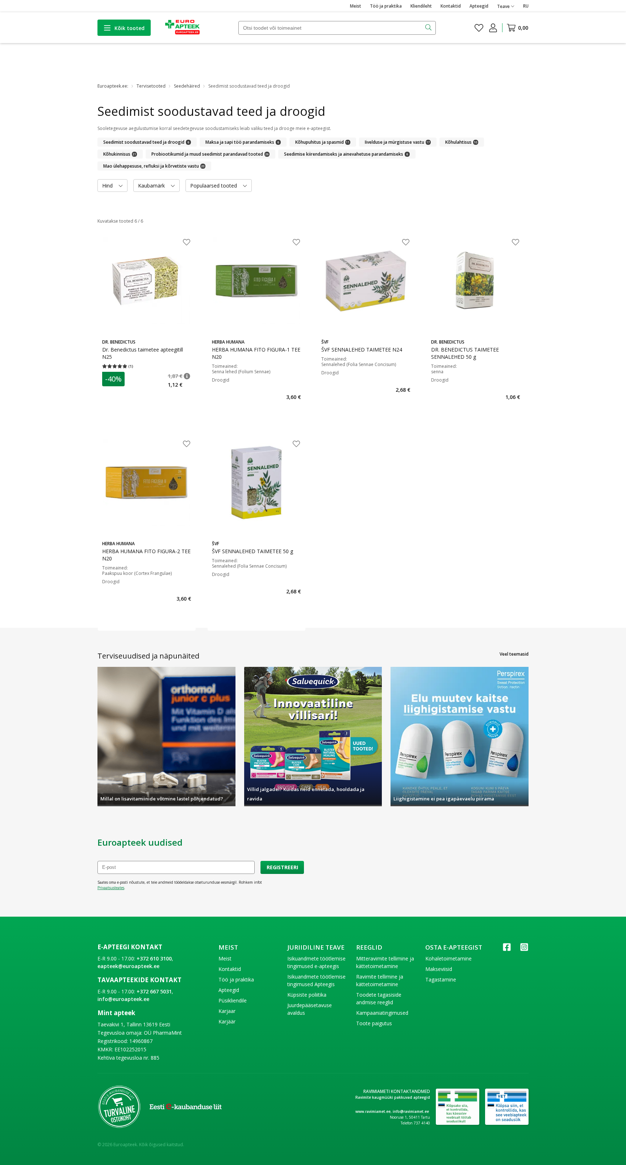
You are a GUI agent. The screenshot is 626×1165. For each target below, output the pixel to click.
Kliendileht (421, 6)
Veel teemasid (514, 654)
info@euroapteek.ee (123, 999)
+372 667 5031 (154, 991)
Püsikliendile (232, 1000)
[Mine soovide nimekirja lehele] (479, 28)
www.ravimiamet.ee (373, 1111)
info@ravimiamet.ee (411, 1111)
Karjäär (226, 1021)
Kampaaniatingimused (382, 1012)
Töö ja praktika (386, 6)
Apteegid (479, 6)
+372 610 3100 (154, 958)
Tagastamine (440, 979)
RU (526, 6)
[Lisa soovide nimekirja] (187, 243)
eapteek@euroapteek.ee (128, 966)
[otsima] (429, 28)
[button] (187, 376)
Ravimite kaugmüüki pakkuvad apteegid (392, 1097)
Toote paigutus (374, 1023)
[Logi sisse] (493, 28)
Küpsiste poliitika (306, 994)
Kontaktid (451, 6)
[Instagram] (524, 949)
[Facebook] (506, 949)
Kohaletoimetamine (448, 958)
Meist (355, 6)
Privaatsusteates (110, 887)
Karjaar (226, 1011)
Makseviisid (438, 969)
